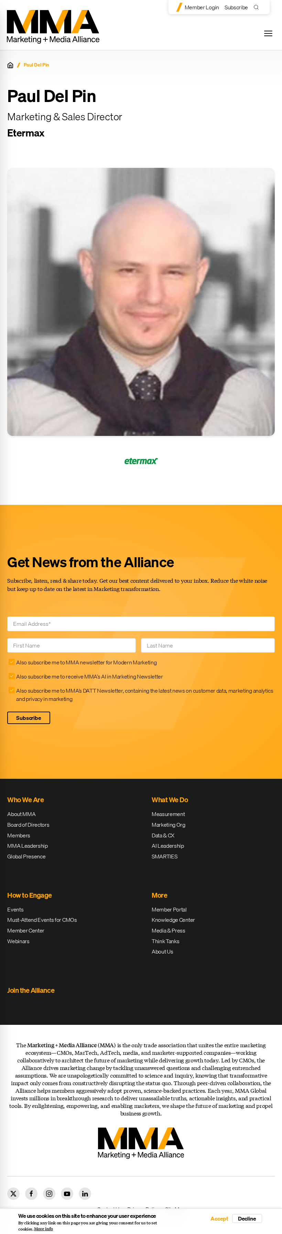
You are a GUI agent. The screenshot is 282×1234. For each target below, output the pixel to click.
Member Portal (169, 909)
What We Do (170, 799)
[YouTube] (67, 1193)
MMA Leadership (27, 845)
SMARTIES (164, 856)
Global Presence (26, 856)
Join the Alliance (30, 990)
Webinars (18, 941)
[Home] (10, 65)
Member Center (25, 930)
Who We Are (25, 799)
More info (43, 1229)
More (159, 895)
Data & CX (163, 835)
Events (15, 909)
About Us (162, 951)
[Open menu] (268, 33)
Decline (247, 1218)
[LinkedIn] (85, 1193)
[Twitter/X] (13, 1193)
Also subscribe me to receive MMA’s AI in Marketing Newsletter (89, 676)
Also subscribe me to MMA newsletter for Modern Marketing (86, 662)
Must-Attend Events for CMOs (42, 919)
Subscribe (236, 7)
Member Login (202, 7)
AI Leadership (168, 845)
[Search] (257, 7)
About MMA (21, 813)
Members (18, 835)
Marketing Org (168, 824)
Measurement (168, 813)
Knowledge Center (173, 919)
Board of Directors (28, 824)
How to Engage (29, 895)
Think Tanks (165, 941)
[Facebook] (31, 1193)
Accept (219, 1218)
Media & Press (168, 930)
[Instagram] (49, 1193)
